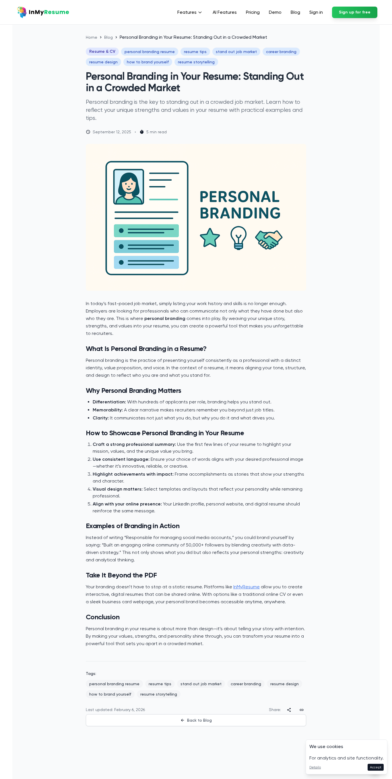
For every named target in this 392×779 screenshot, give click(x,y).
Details (315, 767)
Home (91, 37)
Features (187, 12)
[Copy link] (301, 709)
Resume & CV (102, 51)
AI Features (225, 12)
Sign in (316, 12)
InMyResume (246, 586)
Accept (375, 767)
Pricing (253, 12)
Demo (275, 12)
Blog (295, 12)
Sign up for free (354, 12)
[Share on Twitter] (289, 709)
